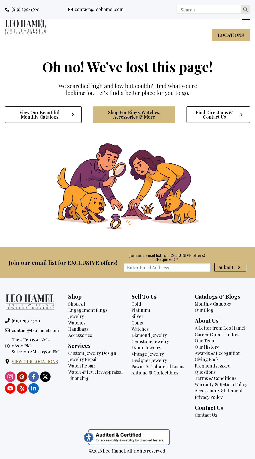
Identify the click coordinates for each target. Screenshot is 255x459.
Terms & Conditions (215, 378)
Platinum (140, 310)
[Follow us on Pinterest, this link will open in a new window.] (22, 376)
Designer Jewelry (149, 360)
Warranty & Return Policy (221, 384)
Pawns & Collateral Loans (157, 366)
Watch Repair (81, 366)
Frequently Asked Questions (213, 369)
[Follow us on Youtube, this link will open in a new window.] (10, 388)
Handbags (78, 329)
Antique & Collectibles (154, 373)
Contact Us (206, 415)
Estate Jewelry (146, 348)
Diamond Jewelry (149, 335)
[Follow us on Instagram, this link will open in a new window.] (10, 376)
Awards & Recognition (218, 353)
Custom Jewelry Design (92, 353)
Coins (137, 323)
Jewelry (76, 316)
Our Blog (204, 310)
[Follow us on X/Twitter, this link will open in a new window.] (45, 376)
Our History (207, 347)
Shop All (76, 304)
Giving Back (207, 359)
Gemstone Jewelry (150, 341)
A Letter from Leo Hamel (220, 328)
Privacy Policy (209, 397)
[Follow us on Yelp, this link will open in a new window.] (22, 388)
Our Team (205, 341)
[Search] (245, 9)
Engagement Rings (87, 310)
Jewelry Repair (83, 359)
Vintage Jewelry (147, 354)
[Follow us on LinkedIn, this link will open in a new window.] (33, 388)
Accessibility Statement (219, 391)
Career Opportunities (217, 334)
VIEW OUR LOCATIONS (35, 361)
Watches (76, 323)
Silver (137, 316)
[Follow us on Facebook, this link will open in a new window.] (33, 376)
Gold (136, 304)
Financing (78, 378)
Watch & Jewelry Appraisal (95, 372)
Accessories (80, 335)
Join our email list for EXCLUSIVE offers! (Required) (167, 257)
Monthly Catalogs (213, 304)
